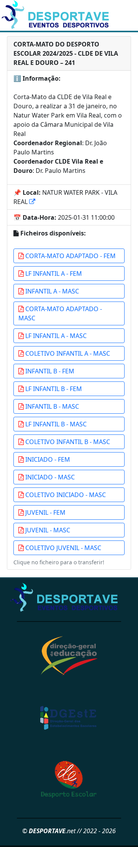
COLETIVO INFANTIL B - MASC (67, 442)
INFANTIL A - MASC (51, 291)
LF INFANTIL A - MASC (55, 336)
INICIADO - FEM (47, 459)
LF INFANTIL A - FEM (53, 273)
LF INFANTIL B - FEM (53, 389)
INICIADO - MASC (49, 477)
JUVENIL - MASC (47, 530)
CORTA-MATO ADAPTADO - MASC (60, 313)
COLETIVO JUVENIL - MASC (62, 548)
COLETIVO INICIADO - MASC (65, 495)
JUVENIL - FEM (45, 512)
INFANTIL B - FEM (49, 371)
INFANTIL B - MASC (51, 406)
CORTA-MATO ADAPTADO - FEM (70, 256)
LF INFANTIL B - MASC (55, 424)
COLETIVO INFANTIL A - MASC (67, 353)
